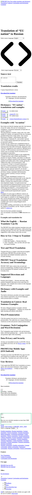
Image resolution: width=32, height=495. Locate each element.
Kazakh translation (24, 436)
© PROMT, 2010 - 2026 (20, 426)
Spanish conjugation (6, 445)
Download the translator (8, 93)
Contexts (9, 3)
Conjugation (20, 3)
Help (7, 485)
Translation (4, 3)
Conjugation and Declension (9, 458)
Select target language (7, 70)
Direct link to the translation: (9, 393)
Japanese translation (6, 443)
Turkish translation (22, 439)
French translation (12, 432)
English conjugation (18, 445)
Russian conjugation (13, 448)
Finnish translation (12, 442)
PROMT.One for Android (8, 467)
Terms (2, 426)
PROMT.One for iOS (7, 465)
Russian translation (17, 431)
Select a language (5, 428)
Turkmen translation (6, 440)
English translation (6, 431)
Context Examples (6, 457)
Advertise (8, 489)
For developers (5, 473)
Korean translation (17, 437)
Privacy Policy (22, 343)
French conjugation (25, 448)
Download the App (11, 487)
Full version (8, 426)
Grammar (3, 4)
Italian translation (5, 434)
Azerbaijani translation (17, 434)
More (2, 192)
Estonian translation (23, 442)
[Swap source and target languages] (16, 68)
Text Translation (5, 455)
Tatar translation (11, 439)
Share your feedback (6, 368)
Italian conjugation (13, 447)
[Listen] (3, 111)
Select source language (7, 38)
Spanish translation (23, 432)
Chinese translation (6, 437)
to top (2, 425)
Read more (15, 493)
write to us (9, 208)
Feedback (8, 483)
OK (2, 492)
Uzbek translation (17, 440)
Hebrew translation (12, 436)
